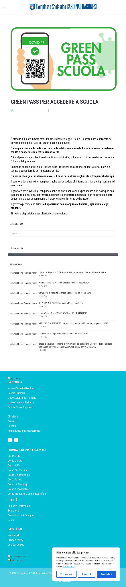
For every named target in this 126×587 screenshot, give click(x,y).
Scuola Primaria (16, 393)
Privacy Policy (15, 540)
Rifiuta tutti (86, 574)
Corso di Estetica (17, 470)
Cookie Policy (69, 566)
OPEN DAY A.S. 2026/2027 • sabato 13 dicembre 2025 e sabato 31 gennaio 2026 (73, 323)
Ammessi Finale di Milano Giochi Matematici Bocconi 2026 (64, 282)
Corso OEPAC (15, 460)
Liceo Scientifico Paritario (22, 397)
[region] (86, 564)
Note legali (14, 535)
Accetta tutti (106, 574)
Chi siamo (13, 416)
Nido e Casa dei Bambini (21, 388)
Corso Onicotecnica (19, 474)
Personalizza (66, 574)
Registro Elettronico (19, 505)
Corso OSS (14, 455)
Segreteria (13, 510)
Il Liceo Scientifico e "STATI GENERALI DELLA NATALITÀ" (63, 313)
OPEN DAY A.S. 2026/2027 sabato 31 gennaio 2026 (61, 303)
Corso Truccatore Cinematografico (27, 493)
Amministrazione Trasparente (24, 430)
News (11, 520)
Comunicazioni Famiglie (20, 515)
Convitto (12, 421)
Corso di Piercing (17, 484)
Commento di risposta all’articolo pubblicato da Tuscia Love (65, 293)
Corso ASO (14, 465)
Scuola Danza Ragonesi (20, 407)
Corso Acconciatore (19, 489)
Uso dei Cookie (16, 544)
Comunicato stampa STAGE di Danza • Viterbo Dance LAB (64, 333)
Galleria (12, 426)
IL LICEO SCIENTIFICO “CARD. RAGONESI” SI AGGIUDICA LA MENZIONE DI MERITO (73, 272)
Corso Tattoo (15, 479)
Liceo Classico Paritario (21, 402)
